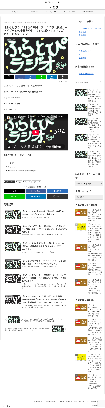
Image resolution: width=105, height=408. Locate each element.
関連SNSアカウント (51, 402)
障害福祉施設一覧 (86, 73)
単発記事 (82, 35)
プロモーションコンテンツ (90, 28)
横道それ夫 (37, 182)
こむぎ (19, 182)
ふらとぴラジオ (10, 182)
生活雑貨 (82, 57)
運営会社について (96, 402)
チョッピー (28, 182)
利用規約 (69, 402)
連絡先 (62, 402)
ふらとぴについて (37, 402)
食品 (80, 54)
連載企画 (82, 31)
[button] (63, 77)
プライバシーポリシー (81, 402)
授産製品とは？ (85, 51)
